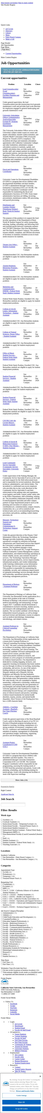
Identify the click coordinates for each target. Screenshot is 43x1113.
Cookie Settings (21, 1095)
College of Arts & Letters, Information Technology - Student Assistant (10, 312)
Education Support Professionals (15, 921)
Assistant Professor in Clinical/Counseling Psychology (10, 628)
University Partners (22, 1049)
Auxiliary (7, 820)
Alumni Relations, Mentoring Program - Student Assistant (10, 268)
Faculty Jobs (19, 1057)
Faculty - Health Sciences (13, 934)
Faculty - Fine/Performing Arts (15, 931)
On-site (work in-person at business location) (21, 970)
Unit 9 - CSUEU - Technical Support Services (20, 907)
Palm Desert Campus (13, 37)
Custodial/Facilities (10, 919)
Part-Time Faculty (21, 1042)
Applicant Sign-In (7, 794)
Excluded (7, 886)
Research (7, 952)
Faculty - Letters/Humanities (14, 936)
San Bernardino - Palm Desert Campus (18, 857)
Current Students (21, 1036)
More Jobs (21, 780)
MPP (6, 888)
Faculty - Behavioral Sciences (14, 923)
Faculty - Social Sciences (13, 942)
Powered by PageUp (7, 787)
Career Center (20, 1059)
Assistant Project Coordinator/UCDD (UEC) (10, 745)
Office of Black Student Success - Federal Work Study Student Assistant (10, 356)
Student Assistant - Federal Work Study (18, 842)
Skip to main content (25, 3)
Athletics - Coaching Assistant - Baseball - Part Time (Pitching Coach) (10, 710)
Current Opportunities (13, 53)
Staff (6, 838)
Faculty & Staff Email (23, 1030)
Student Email (20, 1028)
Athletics (7, 915)
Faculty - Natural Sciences (13, 940)
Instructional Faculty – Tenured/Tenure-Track (20, 826)
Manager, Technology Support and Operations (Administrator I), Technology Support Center (11, 525)
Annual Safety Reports (23, 1069)
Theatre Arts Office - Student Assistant (10, 246)
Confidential (8, 884)
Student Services (10, 956)
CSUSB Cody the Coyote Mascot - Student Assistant (9, 423)
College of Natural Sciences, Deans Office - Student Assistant (11, 334)
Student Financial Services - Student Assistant (9, 378)
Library (8, 33)
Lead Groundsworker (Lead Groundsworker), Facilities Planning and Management (11, 93)
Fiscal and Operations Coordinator (10, 170)
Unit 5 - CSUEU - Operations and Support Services (22, 901)
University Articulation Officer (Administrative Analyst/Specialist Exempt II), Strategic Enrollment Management (11, 120)
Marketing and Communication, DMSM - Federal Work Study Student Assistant (11, 290)
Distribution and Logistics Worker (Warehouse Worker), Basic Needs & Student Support (11, 209)
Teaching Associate (11, 844)
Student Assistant (10, 840)
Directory (9, 31)
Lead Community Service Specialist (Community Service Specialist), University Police (11, 467)
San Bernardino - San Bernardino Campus (20, 859)
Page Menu (5, 49)
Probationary (9, 874)
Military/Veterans (21, 1051)
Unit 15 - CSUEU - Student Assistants (18, 895)
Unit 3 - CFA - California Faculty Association (20, 899)
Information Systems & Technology (17, 948)
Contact (17, 1067)
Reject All (21, 1102)
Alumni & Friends (21, 1047)
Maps (8, 35)
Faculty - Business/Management (15, 925)
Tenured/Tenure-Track (12, 878)
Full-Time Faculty (21, 1040)
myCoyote (9, 29)
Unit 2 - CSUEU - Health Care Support (18, 897)
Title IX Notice (20, 1071)
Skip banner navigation (9, 3)
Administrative (9, 913)
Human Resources (10, 946)
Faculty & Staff (20, 1038)
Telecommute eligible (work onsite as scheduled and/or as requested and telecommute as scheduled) (23, 973)
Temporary (8, 876)
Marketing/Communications (14, 950)
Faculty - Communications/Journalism (17, 927)
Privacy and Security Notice (25, 1091)
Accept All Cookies (21, 1109)
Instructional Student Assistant (15, 828)
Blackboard (19, 1026)
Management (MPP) (11, 832)
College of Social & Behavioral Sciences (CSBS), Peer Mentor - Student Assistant (11, 445)
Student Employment (22, 1063)
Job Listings (19, 1055)
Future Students (20, 1034)
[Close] (40, 1076)
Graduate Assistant (11, 822)
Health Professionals (11, 944)
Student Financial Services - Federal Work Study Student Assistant (10, 400)
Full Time (7, 962)
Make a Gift (10, 39)
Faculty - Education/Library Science (17, 929)
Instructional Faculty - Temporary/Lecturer (19, 824)
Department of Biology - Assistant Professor (11, 585)
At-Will (7, 872)
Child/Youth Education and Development (19, 917)
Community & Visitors (23, 1044)
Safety (6, 954)
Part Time (8, 964)
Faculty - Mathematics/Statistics (15, 938)
